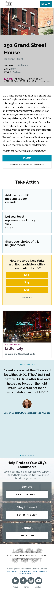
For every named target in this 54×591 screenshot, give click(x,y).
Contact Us (27, 536)
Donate (45, 4)
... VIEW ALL (44, 81)
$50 (27, 289)
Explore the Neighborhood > (20, 354)
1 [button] (20, 455)
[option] (27, 389)
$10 (27, 275)
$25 (27, 282)
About (15, 587)
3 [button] (25, 455)
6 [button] (33, 455)
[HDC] (8, 3)
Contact (38, 587)
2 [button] (23, 455)
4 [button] (28, 455)
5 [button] (31, 455)
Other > (27, 297)
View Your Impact (27, 494)
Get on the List (27, 515)
